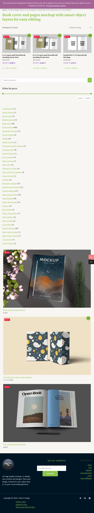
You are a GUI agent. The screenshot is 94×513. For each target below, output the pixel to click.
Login (89, 475)
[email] (80, 498)
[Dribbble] (85, 498)
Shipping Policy (21, 504)
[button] (9, 68)
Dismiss (63, 5)
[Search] (90, 80)
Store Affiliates (86, 478)
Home (4, 10)
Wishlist (89, 470)
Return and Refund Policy (25, 507)
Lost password (86, 473)
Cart (90, 467)
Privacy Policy (21, 502)
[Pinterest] (90, 498)
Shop (90, 465)
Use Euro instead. (52, 5)
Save (8, 252)
